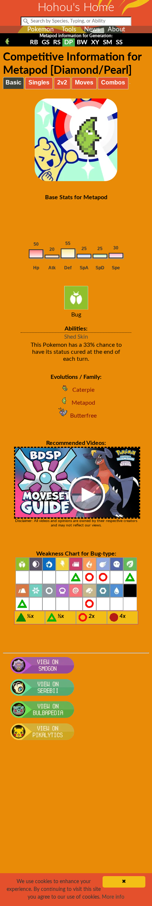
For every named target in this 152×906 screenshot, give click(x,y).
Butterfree (83, 416)
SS (119, 42)
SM (107, 42)
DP (68, 42)
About (116, 29)
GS (45, 42)
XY (95, 42)
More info (113, 897)
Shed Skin (76, 337)
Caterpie (83, 390)
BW (82, 42)
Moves (84, 82)
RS (57, 42)
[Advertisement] (76, 827)
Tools (69, 29)
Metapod (83, 403)
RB (34, 42)
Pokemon (40, 29)
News (92, 29)
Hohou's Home (76, 7)
